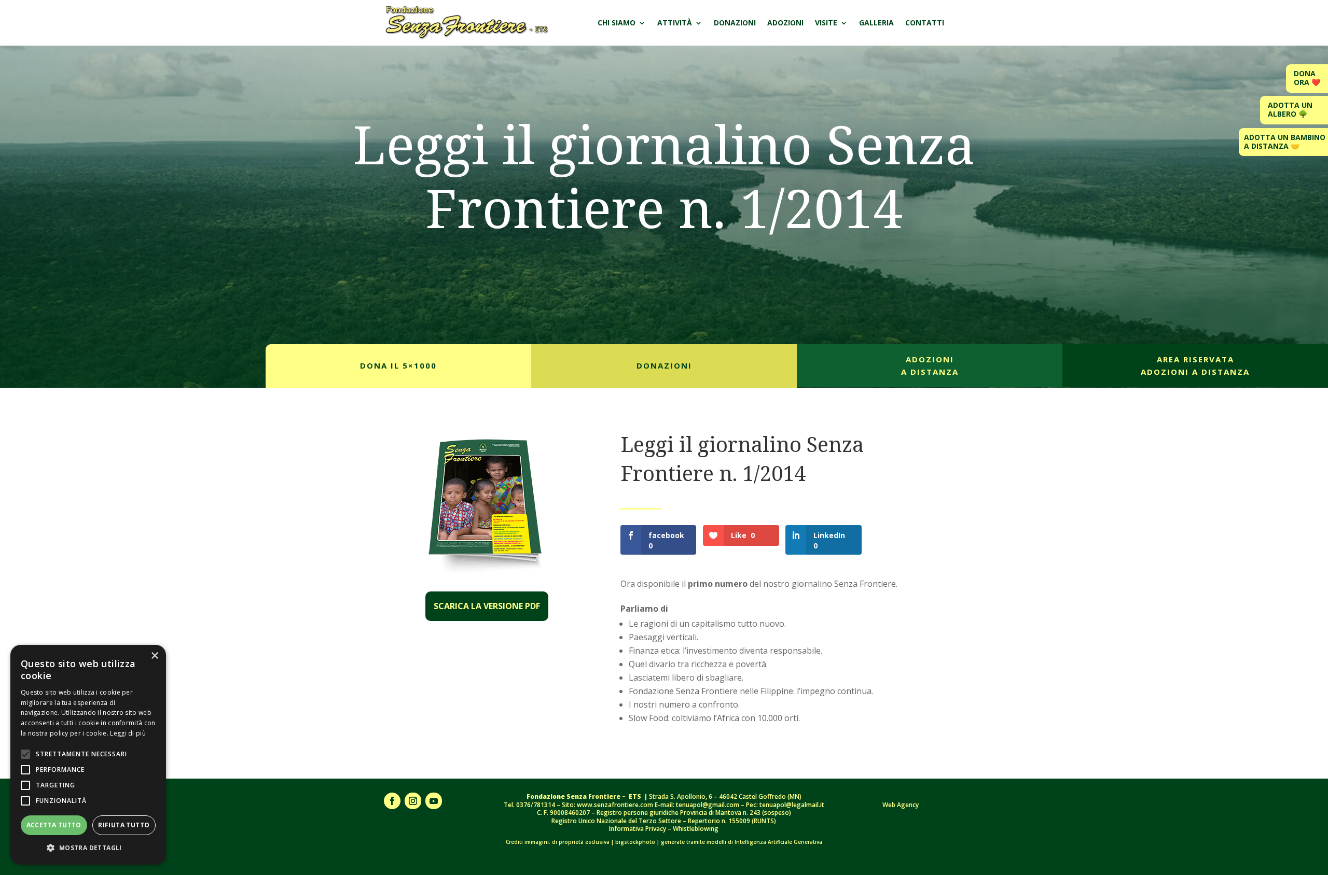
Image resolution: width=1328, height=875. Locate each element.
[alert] (88, 755)
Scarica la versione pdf (487, 606)
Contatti (924, 22)
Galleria (876, 22)
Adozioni (785, 22)
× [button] (154, 656)
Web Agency (900, 804)
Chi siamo (616, 22)
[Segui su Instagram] (413, 801)
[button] (88, 848)
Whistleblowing (695, 828)
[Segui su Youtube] (433, 801)
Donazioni (735, 22)
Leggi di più (128, 733)
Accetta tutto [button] (53, 825)
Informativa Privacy (638, 828)
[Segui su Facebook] (392, 801)
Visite (826, 22)
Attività (674, 22)
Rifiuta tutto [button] (123, 825)
